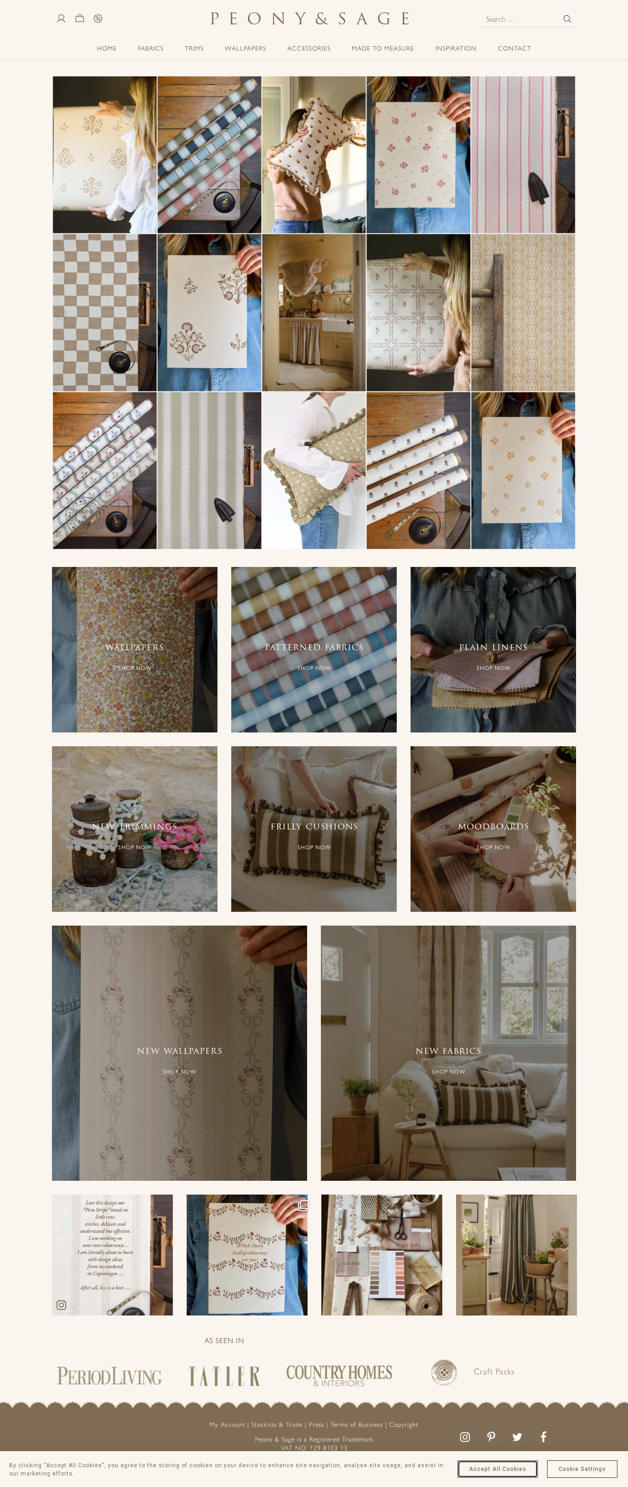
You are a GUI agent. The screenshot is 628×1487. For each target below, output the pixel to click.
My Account (227, 1425)
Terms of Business (357, 1425)
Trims (194, 48)
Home (107, 48)
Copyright (403, 1425)
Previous (61, 314)
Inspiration (456, 48)
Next (567, 314)
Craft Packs (494, 1372)
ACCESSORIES (309, 48)
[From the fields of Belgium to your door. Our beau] (516, 1255)
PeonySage (314, 18)
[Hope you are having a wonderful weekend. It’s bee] (112, 1255)
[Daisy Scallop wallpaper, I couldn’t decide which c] (247, 1255)
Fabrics (151, 48)
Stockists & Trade (277, 1425)
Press (316, 1425)
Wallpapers (245, 48)
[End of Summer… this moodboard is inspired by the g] (381, 1255)
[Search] (567, 19)
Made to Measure (383, 48)
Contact (514, 48)
